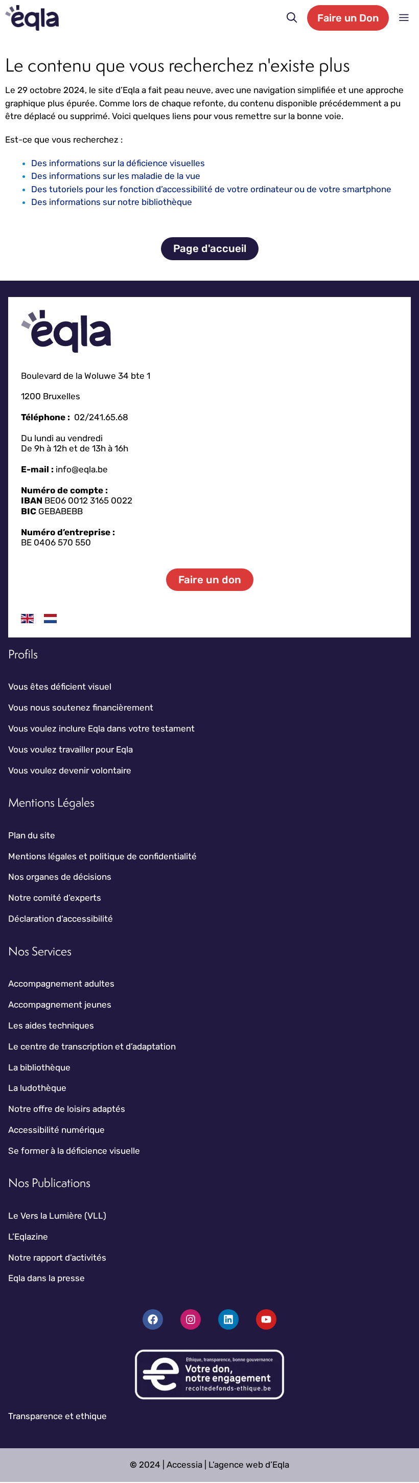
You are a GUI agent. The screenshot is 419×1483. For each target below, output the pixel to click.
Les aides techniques (51, 1025)
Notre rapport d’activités (57, 1257)
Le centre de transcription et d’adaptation (92, 1046)
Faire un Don (348, 18)
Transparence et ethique (57, 1416)
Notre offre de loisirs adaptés (66, 1109)
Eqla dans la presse (46, 1278)
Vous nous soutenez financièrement (80, 707)
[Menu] (404, 18)
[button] (292, 18)
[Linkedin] (228, 1319)
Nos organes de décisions (59, 877)
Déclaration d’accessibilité (60, 919)
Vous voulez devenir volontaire (69, 770)
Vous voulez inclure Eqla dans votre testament (101, 728)
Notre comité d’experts (54, 898)
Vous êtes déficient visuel (59, 686)
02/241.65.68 (101, 417)
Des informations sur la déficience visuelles (118, 163)
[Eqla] (32, 18)
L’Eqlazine (28, 1236)
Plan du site (31, 835)
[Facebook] (153, 1319)
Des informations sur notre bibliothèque (111, 202)
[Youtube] (266, 1319)
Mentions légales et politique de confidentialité (102, 856)
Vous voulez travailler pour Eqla (70, 749)
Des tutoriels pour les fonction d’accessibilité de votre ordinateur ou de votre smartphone (211, 189)
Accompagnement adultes (61, 983)
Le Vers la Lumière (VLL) (57, 1216)
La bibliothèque (39, 1067)
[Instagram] (190, 1319)
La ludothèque (37, 1088)
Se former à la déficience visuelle (74, 1151)
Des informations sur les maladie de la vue (115, 176)
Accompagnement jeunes (59, 1004)
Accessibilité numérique (56, 1130)
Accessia (184, 1464)
